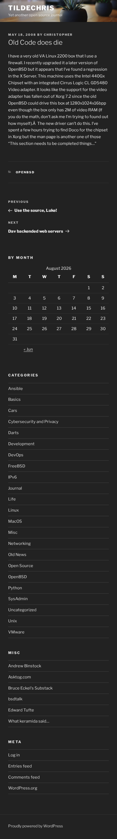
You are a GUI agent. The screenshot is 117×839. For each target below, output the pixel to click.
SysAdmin (18, 598)
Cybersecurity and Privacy (33, 421)
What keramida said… (28, 721)
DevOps (15, 455)
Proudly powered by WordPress (35, 826)
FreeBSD (16, 466)
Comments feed (24, 777)
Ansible (15, 388)
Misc (12, 532)
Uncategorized (22, 609)
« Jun (28, 349)
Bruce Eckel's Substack (30, 688)
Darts (13, 432)
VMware (16, 632)
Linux (13, 510)
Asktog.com (19, 677)
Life (12, 499)
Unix (12, 621)
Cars (12, 410)
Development (21, 443)
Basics (14, 399)
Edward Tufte (21, 710)
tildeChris (31, 8)
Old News (17, 554)
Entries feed (20, 766)
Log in (14, 755)
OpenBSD (25, 172)
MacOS (15, 521)
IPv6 (12, 477)
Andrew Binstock (24, 666)
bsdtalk (15, 699)
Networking (19, 543)
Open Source (20, 565)
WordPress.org (22, 788)
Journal (15, 488)
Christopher (58, 35)
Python (15, 588)
